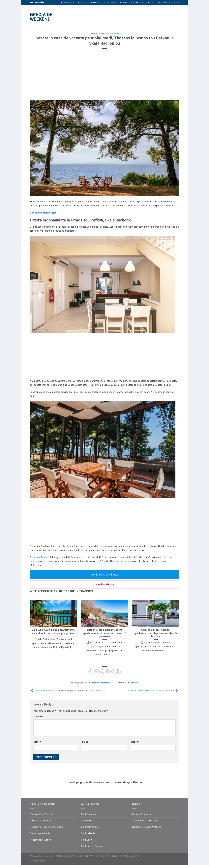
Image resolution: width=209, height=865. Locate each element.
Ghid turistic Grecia (91, 846)
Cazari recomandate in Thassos (104, 34)
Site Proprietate (104, 584)
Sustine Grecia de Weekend (146, 827)
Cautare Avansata (164, 2)
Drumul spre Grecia (40, 833)
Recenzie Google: (39, 557)
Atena (148, 2)
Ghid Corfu (87, 839)
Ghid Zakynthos (89, 827)
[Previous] (29, 632)
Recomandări (67, 2)
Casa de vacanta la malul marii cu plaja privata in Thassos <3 (67, 690)
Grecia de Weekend (41, 16)
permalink (135, 683)
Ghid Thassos (88, 814)
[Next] (180, 632)
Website (135, 742)
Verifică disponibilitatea (105, 574)
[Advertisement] (104, 77)
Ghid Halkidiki (88, 820)
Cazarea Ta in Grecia (41, 814)
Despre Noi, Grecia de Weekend (46, 827)
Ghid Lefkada (88, 833)
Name (37, 742)
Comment (39, 716)
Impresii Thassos (141, 814)
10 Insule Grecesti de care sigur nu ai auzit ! (151, 690)
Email (85, 742)
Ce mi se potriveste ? (41, 820)
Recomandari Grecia (40, 839)
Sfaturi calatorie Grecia (144, 820)
